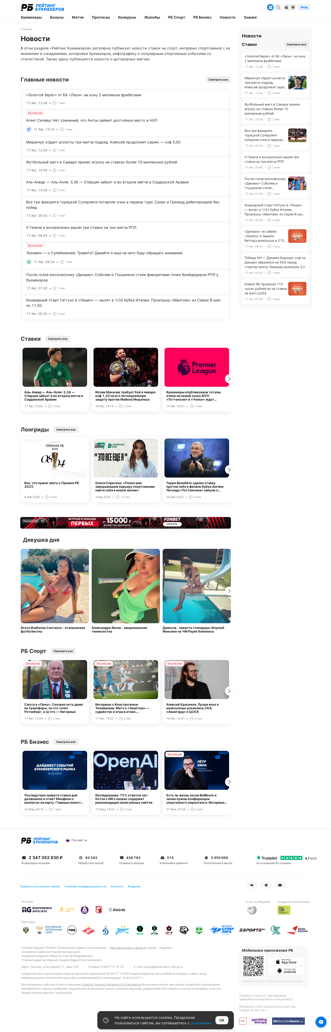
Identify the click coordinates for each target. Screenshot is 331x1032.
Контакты (117, 886)
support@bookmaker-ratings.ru (163, 966)
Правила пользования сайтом (40, 886)
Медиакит (134, 886)
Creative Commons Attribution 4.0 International (111, 984)
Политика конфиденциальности (85, 886)
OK (222, 1020)
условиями (201, 1023)
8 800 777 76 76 (112, 966)
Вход (304, 7)
